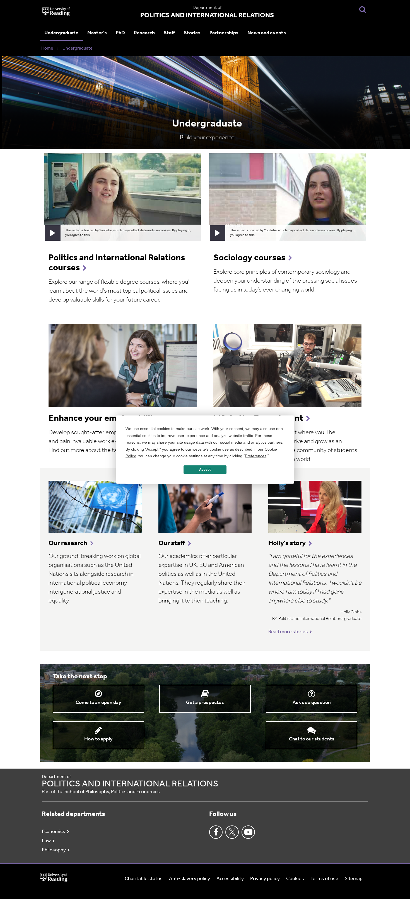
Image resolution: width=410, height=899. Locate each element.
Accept (205, 470)
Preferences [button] (255, 456)
